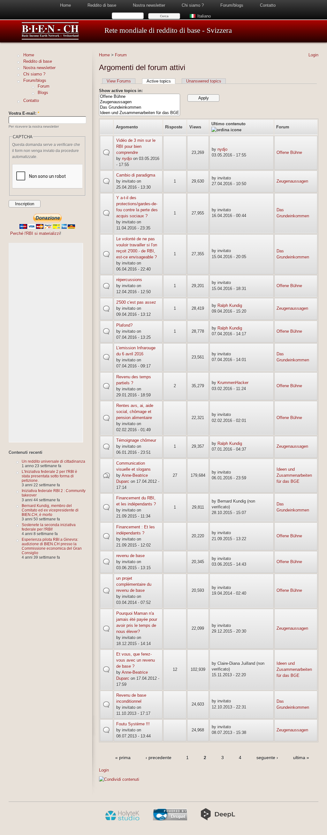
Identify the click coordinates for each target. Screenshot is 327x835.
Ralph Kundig (229, 305)
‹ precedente (158, 757)
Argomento (127, 127)
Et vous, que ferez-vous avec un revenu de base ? (135, 660)
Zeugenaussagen (292, 181)
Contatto (268, 5)
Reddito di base (101, 5)
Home (65, 5)
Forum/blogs (231, 5)
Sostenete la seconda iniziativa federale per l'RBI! (49, 527)
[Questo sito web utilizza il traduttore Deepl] (218, 819)
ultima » (301, 757)
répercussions (129, 279)
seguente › (267, 757)
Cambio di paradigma (135, 175)
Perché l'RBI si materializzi (35, 233)
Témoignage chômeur (136, 440)
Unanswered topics (203, 81)
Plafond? (124, 325)
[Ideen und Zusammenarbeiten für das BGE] (139, 113)
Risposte (173, 127)
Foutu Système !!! (133, 724)
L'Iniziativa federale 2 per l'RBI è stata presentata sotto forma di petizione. (49, 476)
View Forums (119, 81)
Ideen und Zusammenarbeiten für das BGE (294, 475)
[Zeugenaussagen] (139, 102)
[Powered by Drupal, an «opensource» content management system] (170, 819)
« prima (123, 757)
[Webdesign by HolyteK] (122, 819)
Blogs (43, 92)
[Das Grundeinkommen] (139, 107)
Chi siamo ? (193, 5)
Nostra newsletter (149, 5)
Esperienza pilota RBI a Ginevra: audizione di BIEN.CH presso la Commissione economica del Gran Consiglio (52, 546)
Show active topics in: (121, 90)
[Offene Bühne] (139, 96)
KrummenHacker (232, 382)
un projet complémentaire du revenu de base (133, 584)
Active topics (159, 81)
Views (195, 127)
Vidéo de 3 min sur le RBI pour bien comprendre (136, 146)
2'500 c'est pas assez (136, 302)
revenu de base (130, 555)
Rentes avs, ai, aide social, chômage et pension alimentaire (134, 411)
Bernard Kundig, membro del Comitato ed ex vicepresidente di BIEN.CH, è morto (50, 510)
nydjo (127, 158)
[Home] (50, 38)
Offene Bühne (289, 152)
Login (313, 55)
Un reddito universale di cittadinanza (53, 461)
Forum (121, 55)
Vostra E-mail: (24, 113)
